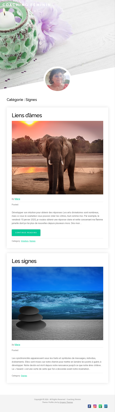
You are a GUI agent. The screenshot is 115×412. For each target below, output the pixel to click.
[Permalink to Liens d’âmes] (57, 157)
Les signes (24, 261)
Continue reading (27, 233)
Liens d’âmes (27, 115)
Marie (17, 199)
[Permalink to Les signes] (57, 303)
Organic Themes (66, 402)
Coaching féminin (27, 5)
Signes (32, 241)
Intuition (24, 241)
